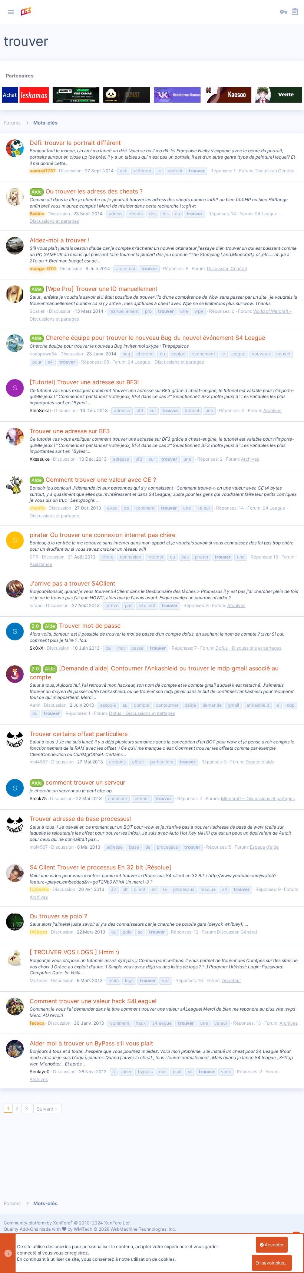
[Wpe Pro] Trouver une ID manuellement (94, 288)
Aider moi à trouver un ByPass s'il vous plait (91, 1043)
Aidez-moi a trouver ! (59, 240)
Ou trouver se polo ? (58, 916)
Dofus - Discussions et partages (248, 648)
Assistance (41, 564)
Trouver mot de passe (76, 625)
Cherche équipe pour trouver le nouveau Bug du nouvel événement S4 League (148, 337)
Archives (272, 410)
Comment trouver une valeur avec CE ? (94, 479)
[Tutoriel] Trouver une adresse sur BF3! (84, 382)
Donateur (231, 980)
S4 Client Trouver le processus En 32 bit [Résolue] (100, 867)
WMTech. (125, 1229)
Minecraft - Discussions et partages (258, 798)
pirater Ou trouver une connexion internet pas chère (102, 534)
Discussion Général (274, 170)
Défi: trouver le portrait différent (75, 142)
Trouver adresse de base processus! (80, 818)
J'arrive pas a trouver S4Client (72, 583)
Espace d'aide (259, 762)
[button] (11, 12)
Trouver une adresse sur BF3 (70, 431)
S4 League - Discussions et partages (166, 362)
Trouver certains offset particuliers (79, 733)
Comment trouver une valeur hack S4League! (93, 1001)
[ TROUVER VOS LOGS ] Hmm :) (74, 952)
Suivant (45, 1109)
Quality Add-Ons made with (33, 1229)
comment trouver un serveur (78, 782)
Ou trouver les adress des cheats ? (87, 191)
